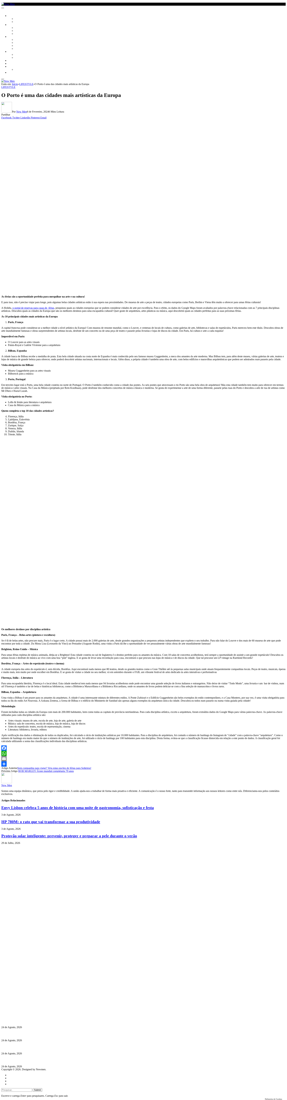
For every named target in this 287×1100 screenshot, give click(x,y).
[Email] (143, 758)
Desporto (13, 67)
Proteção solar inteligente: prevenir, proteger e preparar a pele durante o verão (69, 836)
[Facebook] (143, 748)
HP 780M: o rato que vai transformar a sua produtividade (50, 822)
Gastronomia (15, 61)
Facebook (18, 1008)
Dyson (18, 40)
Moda (18, 43)
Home (11, 1075)
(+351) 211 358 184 (24, 1002)
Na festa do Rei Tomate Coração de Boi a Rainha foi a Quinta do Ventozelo (43, 1033)
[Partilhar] (143, 764)
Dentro (19, 55)
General (12, 1078)
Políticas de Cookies (21, 1014)
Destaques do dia (17, 1084)
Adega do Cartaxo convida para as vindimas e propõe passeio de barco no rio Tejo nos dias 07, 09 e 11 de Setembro (66, 1059)
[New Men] (8, 4)
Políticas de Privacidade (23, 1011)
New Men (21, 111)
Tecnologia (21, 49)
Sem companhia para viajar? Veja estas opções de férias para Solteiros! (54, 768)
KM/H (10, 64)
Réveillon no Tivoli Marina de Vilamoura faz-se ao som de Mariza (38, 1020)
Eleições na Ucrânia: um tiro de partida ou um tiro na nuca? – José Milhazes (44, 1046)
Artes (18, 28)
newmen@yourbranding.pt (27, 999)
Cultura (12, 25)
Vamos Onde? (15, 52)
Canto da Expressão (26, 22)
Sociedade (13, 16)
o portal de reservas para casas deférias (33, 307)
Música (19, 34)
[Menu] (2, 7)
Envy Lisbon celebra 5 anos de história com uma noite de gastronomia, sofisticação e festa (77, 807)
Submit (37, 1090)
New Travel (14, 73)
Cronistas (20, 19)
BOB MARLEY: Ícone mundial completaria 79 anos (46, 771)
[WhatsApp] (143, 753)
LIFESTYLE (13, 37)
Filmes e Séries (23, 31)
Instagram (18, 1005)
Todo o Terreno (23, 70)
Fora (17, 58)
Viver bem (20, 46)
